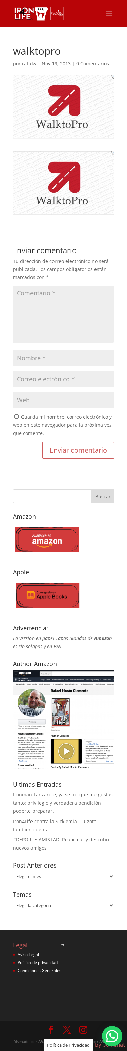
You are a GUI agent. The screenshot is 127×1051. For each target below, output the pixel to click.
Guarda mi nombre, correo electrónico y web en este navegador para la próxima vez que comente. (62, 425)
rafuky (29, 63)
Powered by (97, 1044)
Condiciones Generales (39, 970)
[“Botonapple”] (47, 610)
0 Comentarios (92, 63)
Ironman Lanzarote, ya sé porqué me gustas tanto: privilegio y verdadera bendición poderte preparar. (63, 802)
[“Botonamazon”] (47, 554)
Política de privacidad (38, 962)
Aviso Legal (28, 954)
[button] (112, 1036)
